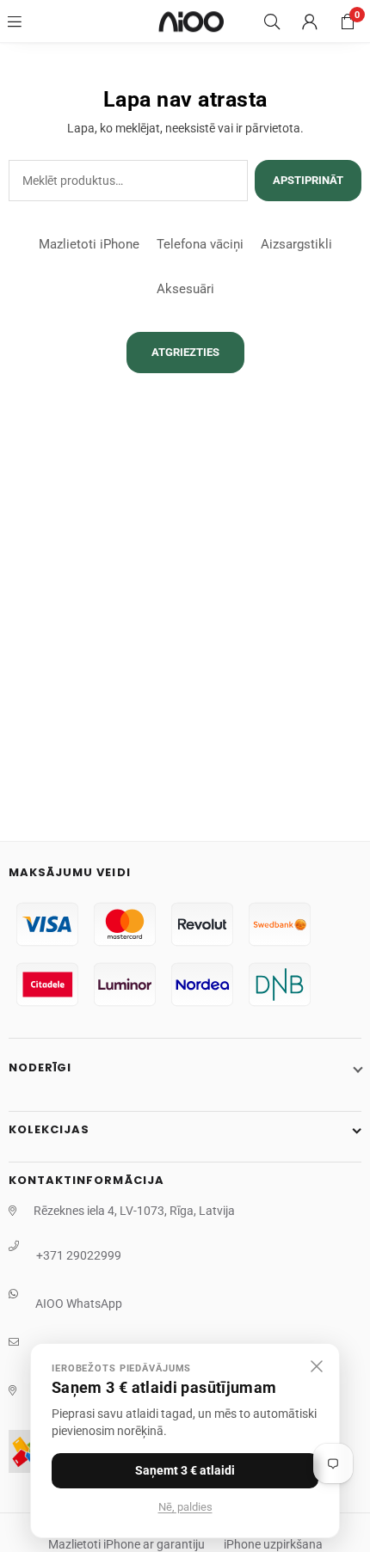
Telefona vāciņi (200, 244)
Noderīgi (40, 1067)
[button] (348, 21)
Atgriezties (185, 352)
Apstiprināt (308, 180)
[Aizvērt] (316, 1366)
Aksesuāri (185, 289)
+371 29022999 (78, 1255)
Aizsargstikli (296, 244)
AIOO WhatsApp (78, 1303)
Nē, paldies (185, 1506)
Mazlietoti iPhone (89, 244)
